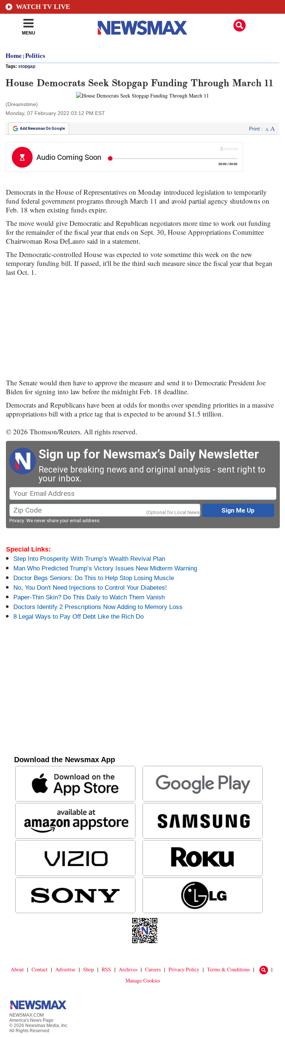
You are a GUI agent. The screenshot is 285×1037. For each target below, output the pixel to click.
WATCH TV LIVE (43, 6)
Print (254, 129)
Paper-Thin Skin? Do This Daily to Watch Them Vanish (89, 597)
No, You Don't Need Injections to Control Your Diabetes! (90, 587)
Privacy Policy (183, 969)
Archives (128, 969)
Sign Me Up (238, 510)
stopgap (26, 66)
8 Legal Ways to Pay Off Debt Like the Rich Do (78, 616)
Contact (40, 969)
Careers (153, 969)
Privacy (16, 520)
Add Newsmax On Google (42, 128)
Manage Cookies (142, 980)
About (17, 969)
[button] (239, 25)
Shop (88, 969)
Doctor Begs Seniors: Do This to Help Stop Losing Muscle (93, 578)
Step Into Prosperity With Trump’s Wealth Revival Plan (89, 558)
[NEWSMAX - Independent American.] (142, 27)
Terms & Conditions (228, 969)
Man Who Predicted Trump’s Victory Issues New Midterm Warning (105, 568)
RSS (106, 969)
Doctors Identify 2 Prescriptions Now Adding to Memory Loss (98, 606)
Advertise (65, 969)
